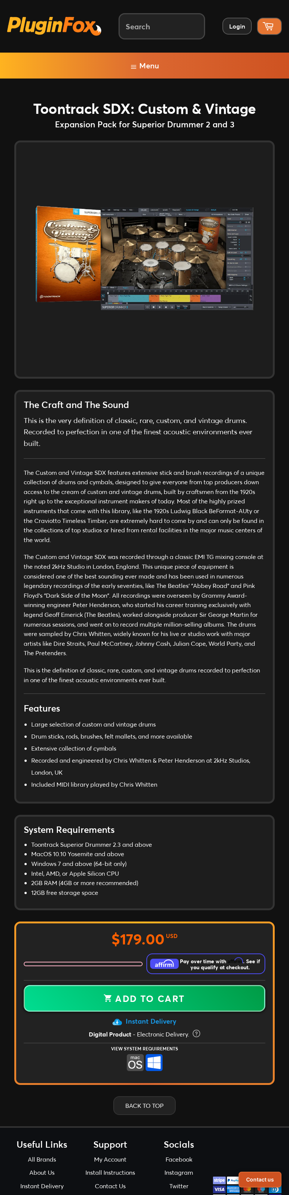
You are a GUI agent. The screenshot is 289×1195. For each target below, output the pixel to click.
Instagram (178, 1172)
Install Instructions (110, 1172)
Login (237, 26)
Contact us (260, 1179)
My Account (110, 1159)
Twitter (179, 1186)
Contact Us (110, 1186)
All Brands (42, 1159)
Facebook (179, 1159)
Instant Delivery (150, 1021)
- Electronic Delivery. (140, 1034)
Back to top (144, 1105)
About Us (42, 1172)
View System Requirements (144, 1048)
